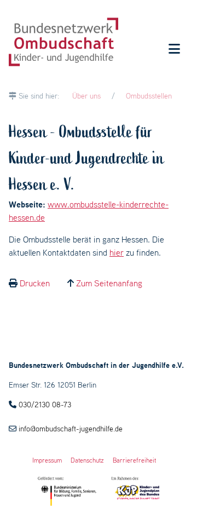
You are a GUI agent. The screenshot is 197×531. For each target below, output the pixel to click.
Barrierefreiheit (134, 460)
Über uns (86, 96)
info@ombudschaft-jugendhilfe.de (71, 429)
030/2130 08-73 (45, 404)
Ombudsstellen (149, 96)
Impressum (47, 460)
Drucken (35, 283)
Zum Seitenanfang (109, 283)
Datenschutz (87, 460)
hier (116, 252)
